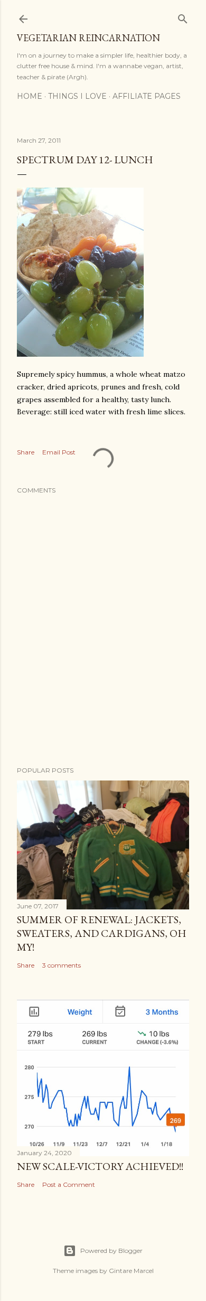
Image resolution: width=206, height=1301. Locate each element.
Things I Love (77, 96)
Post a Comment (68, 1184)
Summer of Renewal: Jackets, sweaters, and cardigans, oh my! (101, 933)
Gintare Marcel (131, 1271)
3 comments (61, 965)
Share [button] (25, 452)
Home (29, 96)
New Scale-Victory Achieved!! (100, 1166)
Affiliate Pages (147, 96)
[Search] (182, 16)
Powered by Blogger (111, 1250)
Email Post (59, 452)
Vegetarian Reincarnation (88, 38)
